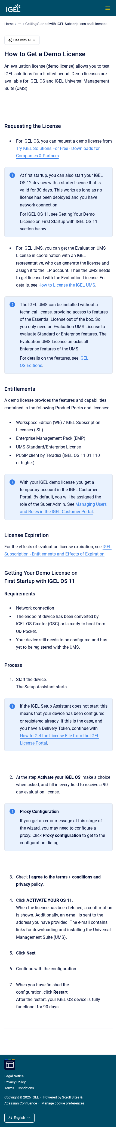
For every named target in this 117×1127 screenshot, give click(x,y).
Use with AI (22, 40)
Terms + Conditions (19, 1088)
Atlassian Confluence (20, 1103)
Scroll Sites (70, 1097)
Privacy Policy (15, 1082)
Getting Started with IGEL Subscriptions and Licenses (66, 24)
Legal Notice (14, 1076)
